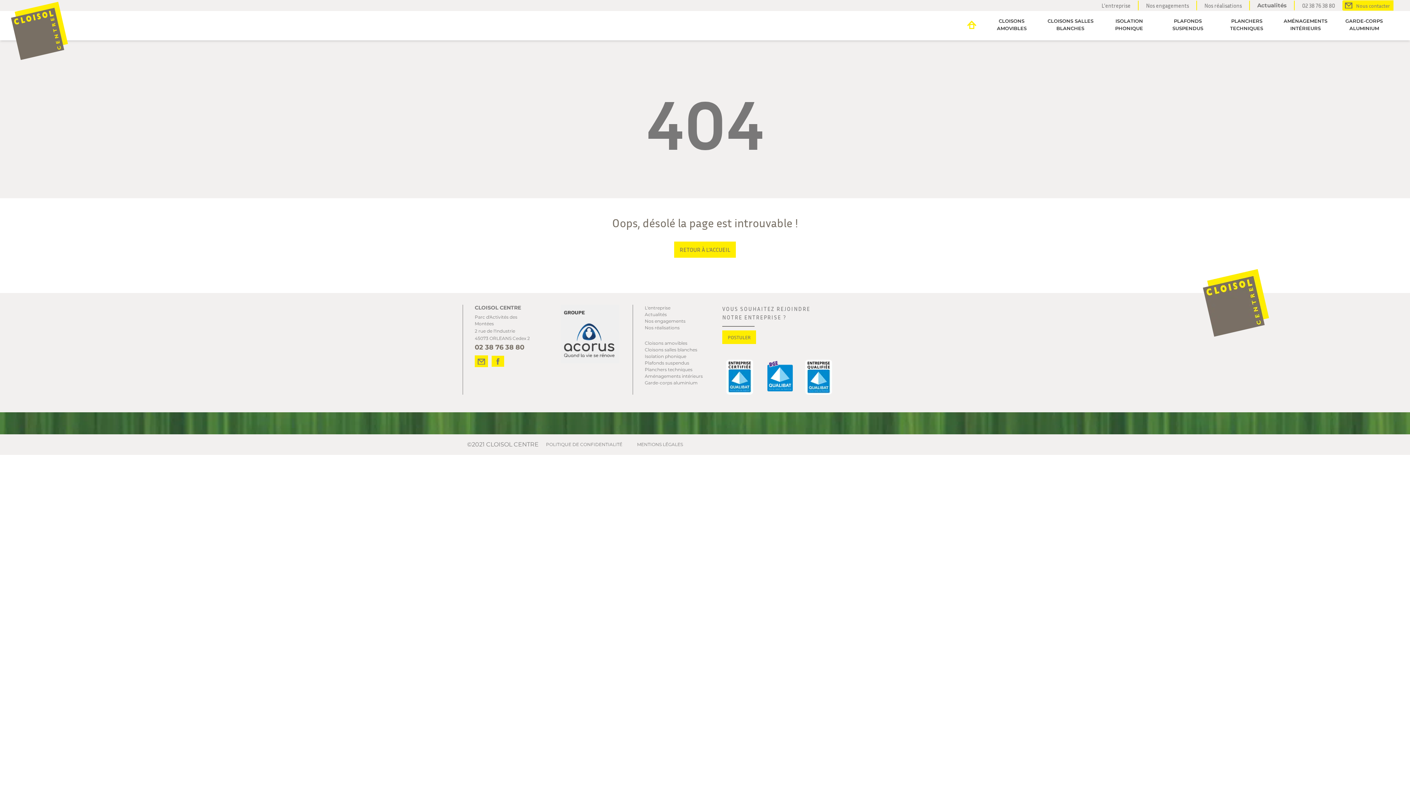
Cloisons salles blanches (1070, 24)
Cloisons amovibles (1012, 24)
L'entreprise (1116, 5)
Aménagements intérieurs (1305, 24)
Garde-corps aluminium (1364, 24)
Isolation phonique (1129, 24)
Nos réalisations (1223, 5)
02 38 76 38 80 (1318, 5)
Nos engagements (1167, 5)
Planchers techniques (1246, 24)
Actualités (1272, 5)
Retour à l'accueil (705, 249)
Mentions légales (660, 444)
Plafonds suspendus (1187, 24)
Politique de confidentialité (584, 444)
